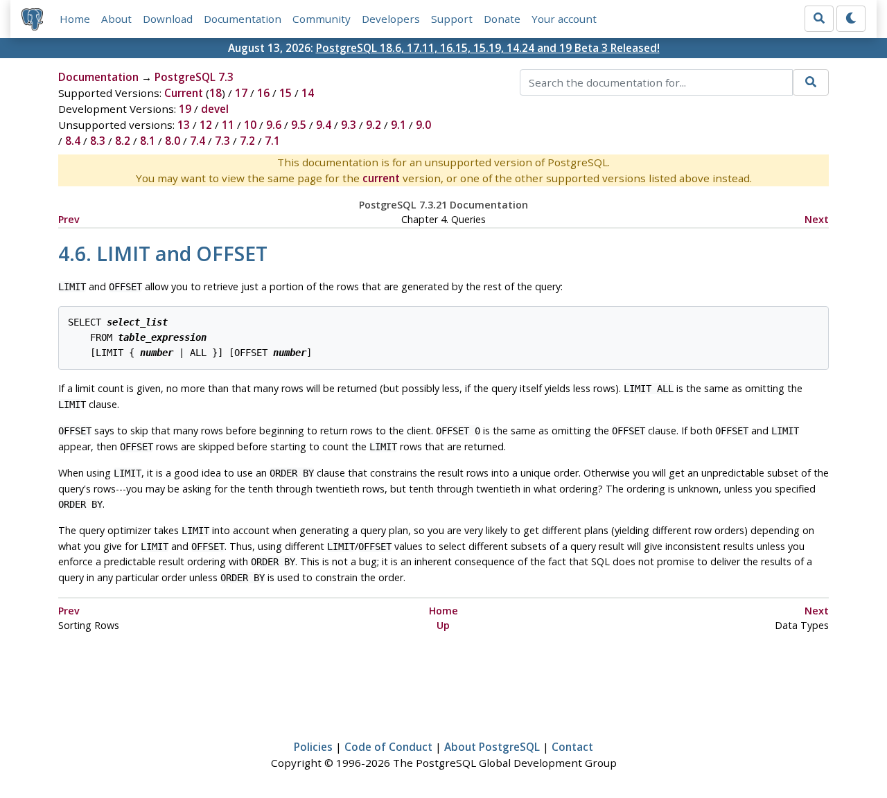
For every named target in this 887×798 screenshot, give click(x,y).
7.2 (247, 141)
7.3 (222, 141)
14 (307, 93)
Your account (564, 19)
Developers (391, 19)
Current (183, 93)
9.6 (273, 125)
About (116, 19)
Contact (572, 747)
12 (206, 125)
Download (168, 19)
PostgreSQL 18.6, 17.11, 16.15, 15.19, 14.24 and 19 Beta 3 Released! (488, 48)
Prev (69, 219)
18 (215, 93)
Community (321, 19)
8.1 (147, 141)
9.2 (373, 125)
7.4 (197, 141)
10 (250, 125)
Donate (502, 19)
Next (817, 219)
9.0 (423, 125)
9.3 (348, 125)
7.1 (272, 141)
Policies (313, 747)
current (381, 178)
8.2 (122, 141)
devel (215, 109)
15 (285, 93)
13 (183, 125)
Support (452, 19)
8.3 (97, 141)
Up (443, 625)
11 (228, 125)
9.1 (398, 125)
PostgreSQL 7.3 (194, 77)
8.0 (172, 141)
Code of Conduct (388, 747)
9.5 (298, 125)
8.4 (72, 141)
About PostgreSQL (492, 747)
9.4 (323, 125)
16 (263, 93)
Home (75, 19)
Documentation (242, 19)
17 (241, 93)
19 (185, 109)
